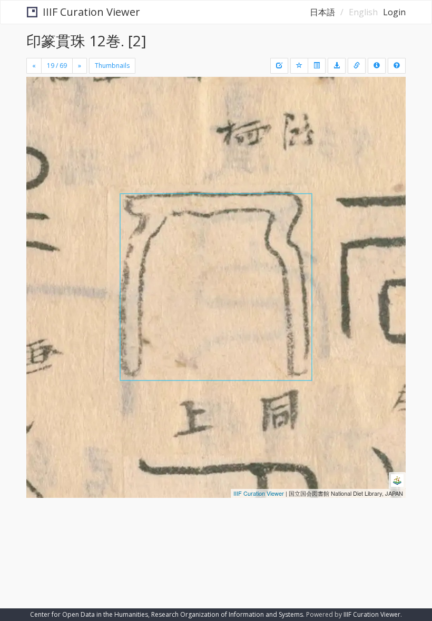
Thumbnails (112, 65)
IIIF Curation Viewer (91, 12)
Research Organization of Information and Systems (227, 614)
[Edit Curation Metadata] (279, 66)
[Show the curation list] (317, 66)
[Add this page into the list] (299, 66)
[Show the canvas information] (357, 66)
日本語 (322, 12)
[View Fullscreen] (40, 130)
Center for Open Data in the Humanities (89, 614)
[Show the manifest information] (377, 66)
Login (394, 12)
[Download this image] (337, 66)
